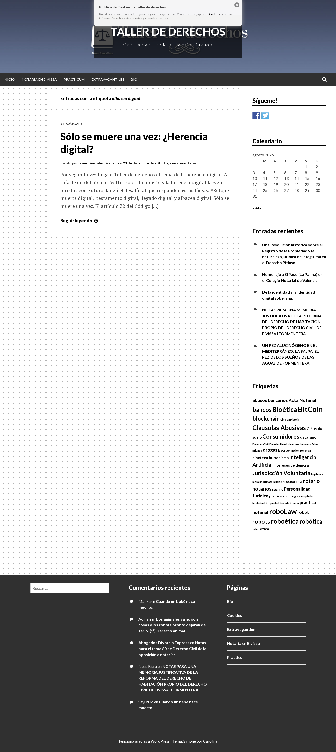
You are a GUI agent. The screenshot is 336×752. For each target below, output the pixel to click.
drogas (270, 450)
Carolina (210, 741)
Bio (134, 79)
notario (311, 481)
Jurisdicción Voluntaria (281, 473)
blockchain (266, 418)
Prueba (294, 503)
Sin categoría (71, 123)
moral (256, 481)
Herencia (305, 450)
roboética (285, 521)
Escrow (284, 450)
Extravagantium (108, 79)
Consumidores (280, 436)
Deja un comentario (180, 163)
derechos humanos (299, 444)
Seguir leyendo (80, 220)
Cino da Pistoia (289, 419)
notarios (261, 489)
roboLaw (283, 511)
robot (303, 512)
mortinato (266, 481)
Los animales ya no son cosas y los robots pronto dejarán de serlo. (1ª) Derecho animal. (172, 625)
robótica (310, 521)
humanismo (279, 457)
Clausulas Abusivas (279, 427)
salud (255, 529)
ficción (295, 450)
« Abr (257, 208)
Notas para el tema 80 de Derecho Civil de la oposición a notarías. (172, 648)
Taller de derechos (168, 31)
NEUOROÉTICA (292, 481)
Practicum (74, 79)
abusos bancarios (270, 400)
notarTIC (277, 489)
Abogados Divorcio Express (163, 642)
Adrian (144, 619)
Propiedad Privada (277, 503)
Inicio (9, 79)
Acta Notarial (302, 400)
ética (264, 529)
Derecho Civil (260, 444)
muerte (277, 481)
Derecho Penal (278, 444)
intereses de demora (291, 465)
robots (261, 521)
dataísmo (308, 437)
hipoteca (260, 457)
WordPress (160, 741)
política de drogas (284, 496)
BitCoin (310, 409)
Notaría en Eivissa (39, 79)
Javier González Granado (98, 163)
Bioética (284, 409)
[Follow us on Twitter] (265, 115)
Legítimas (317, 474)
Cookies (234, 615)
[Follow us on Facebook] (256, 115)
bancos (262, 409)
